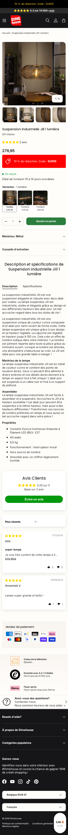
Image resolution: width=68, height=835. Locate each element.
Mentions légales (10, 826)
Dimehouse (15, 818)
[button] (64, 21)
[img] (13, 536)
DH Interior (8, 134)
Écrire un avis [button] (34, 499)
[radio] (9, 201)
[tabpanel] (34, 377)
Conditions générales (42, 823)
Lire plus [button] (10, 558)
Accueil (6, 33)
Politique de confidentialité (15, 823)
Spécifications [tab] (32, 286)
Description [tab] (9, 286)
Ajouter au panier (46, 221)
